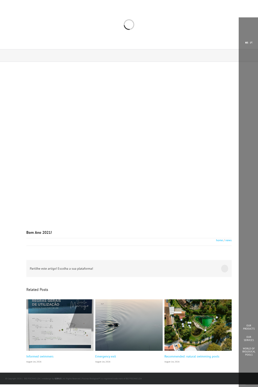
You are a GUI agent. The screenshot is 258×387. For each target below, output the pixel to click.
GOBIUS (58, 378)
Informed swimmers (40, 356)
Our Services (249, 338)
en (246, 42)
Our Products (249, 327)
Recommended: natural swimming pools (191, 356)
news (228, 240)
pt (251, 42)
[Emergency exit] (129, 325)
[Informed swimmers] (60, 325)
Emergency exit (105, 356)
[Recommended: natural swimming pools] (198, 325)
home (219, 240)
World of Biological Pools (248, 351)
